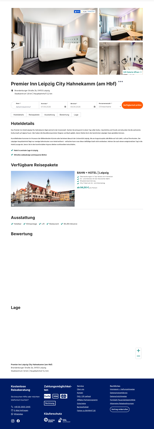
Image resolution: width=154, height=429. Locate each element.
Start (18, 103)
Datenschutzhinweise (118, 396)
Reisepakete (34, 115)
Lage (76, 115)
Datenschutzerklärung (118, 393)
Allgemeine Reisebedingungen (122, 403)
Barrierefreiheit (83, 407)
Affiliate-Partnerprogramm (87, 400)
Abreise (74, 103)
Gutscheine (81, 403)
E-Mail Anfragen (21, 410)
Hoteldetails (18, 115)
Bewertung (64, 115)
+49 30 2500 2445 (22, 407)
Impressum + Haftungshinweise (122, 389)
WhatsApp (18, 414)
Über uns (80, 389)
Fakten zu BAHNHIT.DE (86, 410)
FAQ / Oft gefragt (84, 396)
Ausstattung (49, 115)
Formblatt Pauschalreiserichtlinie (122, 400)
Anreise (44, 103)
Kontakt (80, 393)
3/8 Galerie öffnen (131, 72)
